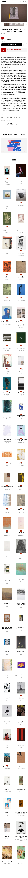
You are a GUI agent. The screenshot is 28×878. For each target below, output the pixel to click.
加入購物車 (13, 44)
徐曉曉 (3, 33)
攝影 (8, 117)
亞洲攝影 (11, 117)
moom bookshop (4, 2)
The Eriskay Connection (12, 114)
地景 (19, 117)
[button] (26, 24)
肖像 (17, 117)
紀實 (14, 117)
